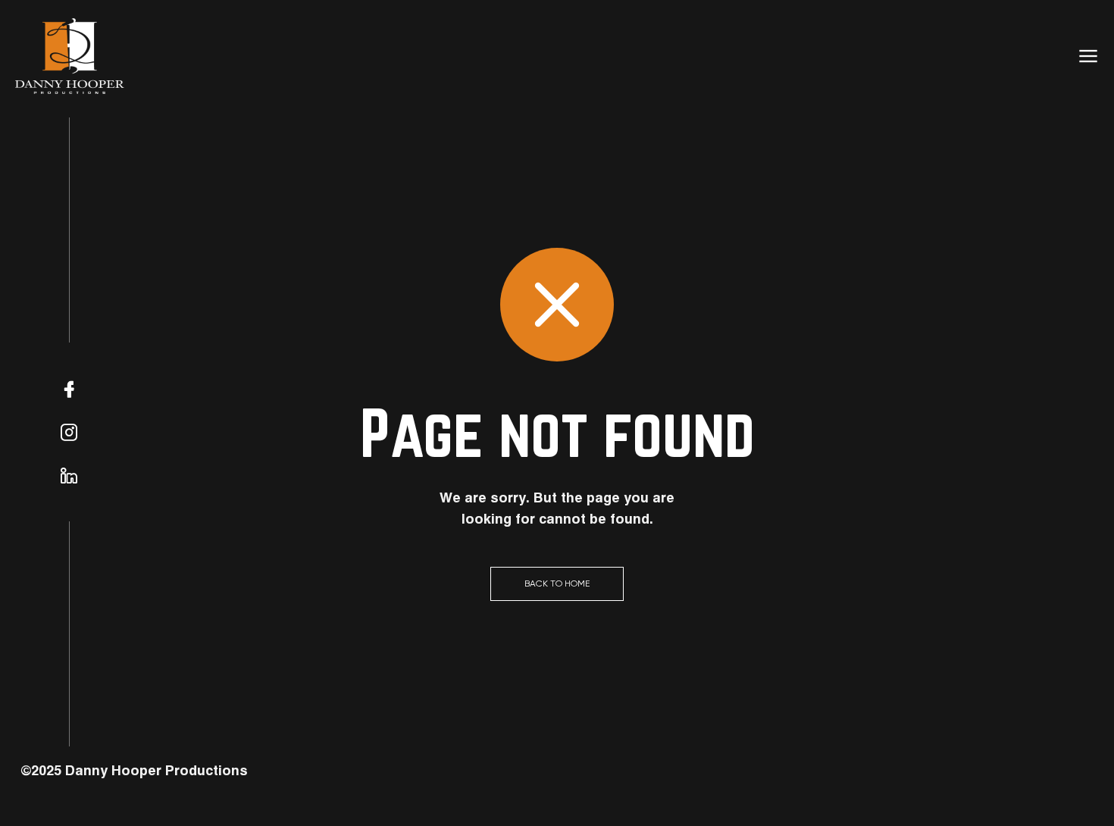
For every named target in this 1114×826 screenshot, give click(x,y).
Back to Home (557, 583)
